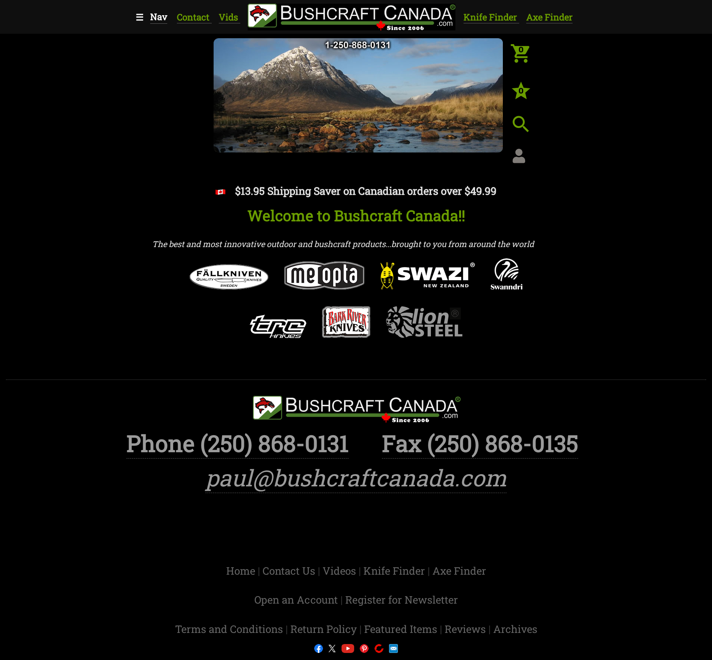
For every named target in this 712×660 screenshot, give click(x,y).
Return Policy (324, 629)
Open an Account (296, 600)
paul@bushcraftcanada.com (356, 478)
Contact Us (290, 571)
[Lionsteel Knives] (424, 329)
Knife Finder (491, 17)
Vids (229, 17)
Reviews (466, 629)
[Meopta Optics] (324, 282)
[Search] (526, 130)
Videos (341, 571)
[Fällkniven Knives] (229, 284)
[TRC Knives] (277, 333)
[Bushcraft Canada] (350, 16)
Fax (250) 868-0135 (480, 443)
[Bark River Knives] (346, 329)
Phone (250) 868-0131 (237, 443)
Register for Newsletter (401, 600)
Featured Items (402, 629)
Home (242, 571)
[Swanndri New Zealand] (507, 281)
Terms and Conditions (230, 629)
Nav (158, 17)
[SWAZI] (427, 283)
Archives (515, 629)
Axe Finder (549, 17)
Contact (194, 17)
